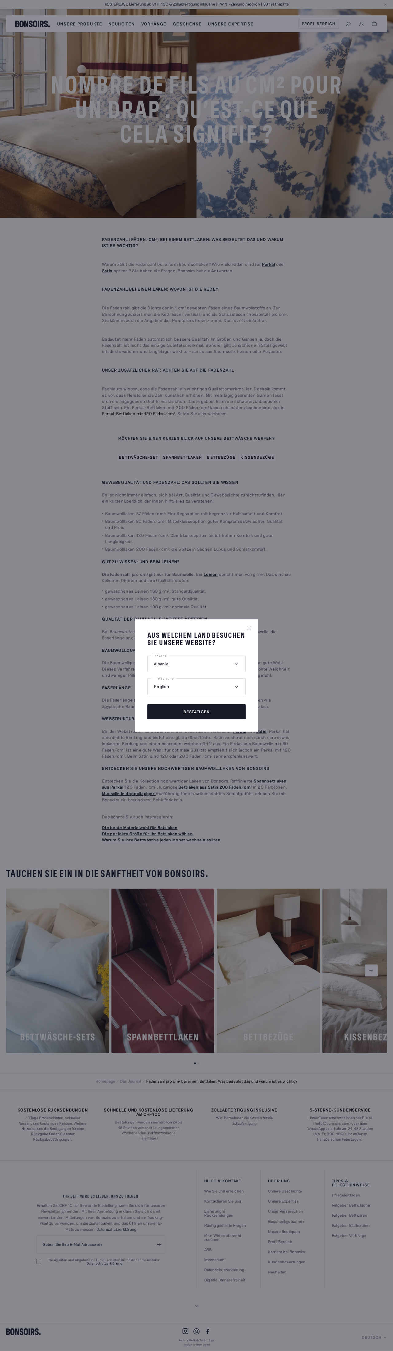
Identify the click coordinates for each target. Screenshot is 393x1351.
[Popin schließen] (249, 628)
